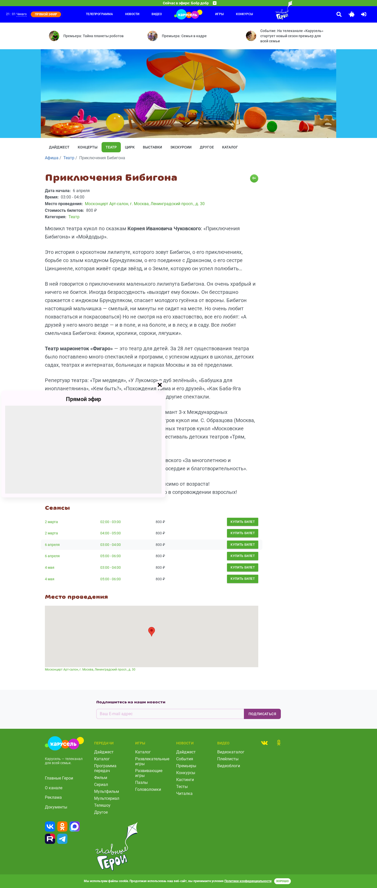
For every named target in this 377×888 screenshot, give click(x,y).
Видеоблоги (228, 765)
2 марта (51, 522)
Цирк (130, 147)
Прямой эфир (83, 399)
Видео (157, 14)
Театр (111, 147)
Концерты (87, 147)
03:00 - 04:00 (110, 545)
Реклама (53, 797)
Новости (132, 14)
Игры (219, 14)
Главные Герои (59, 778)
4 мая (49, 567)
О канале (53, 787)
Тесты (182, 786)
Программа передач (105, 768)
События (184, 758)
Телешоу (102, 805)
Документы (56, 807)
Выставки (152, 147)
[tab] (264, 742)
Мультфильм (106, 791)
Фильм (100, 777)
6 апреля (52, 545)
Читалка (184, 793)
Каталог (230, 147)
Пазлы (141, 782)
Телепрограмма (99, 14)
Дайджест (59, 147)
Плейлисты (228, 758)
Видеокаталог (230, 752)
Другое (207, 147)
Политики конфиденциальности (248, 881)
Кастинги (185, 779)
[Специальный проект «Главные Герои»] (267, 10)
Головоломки (148, 789)
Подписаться (262, 714)
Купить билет (243, 522)
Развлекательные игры (152, 761)
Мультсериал (106, 798)
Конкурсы (185, 772)
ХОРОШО (282, 881)
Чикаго (21, 14)
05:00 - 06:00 (110, 556)
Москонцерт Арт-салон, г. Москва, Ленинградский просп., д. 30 (90, 669)
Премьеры (186, 765)
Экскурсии (181, 147)
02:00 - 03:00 (110, 522)
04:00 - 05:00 (110, 533)
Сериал (101, 784)
